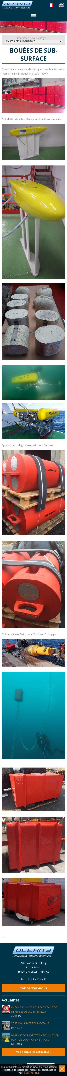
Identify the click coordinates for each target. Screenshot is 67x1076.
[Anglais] (61, 5)
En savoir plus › (33, 1072)
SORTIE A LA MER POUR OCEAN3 (30, 1023)
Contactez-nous (33, 988)
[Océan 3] (17, 7)
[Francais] (51, 5)
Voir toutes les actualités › (33, 1052)
